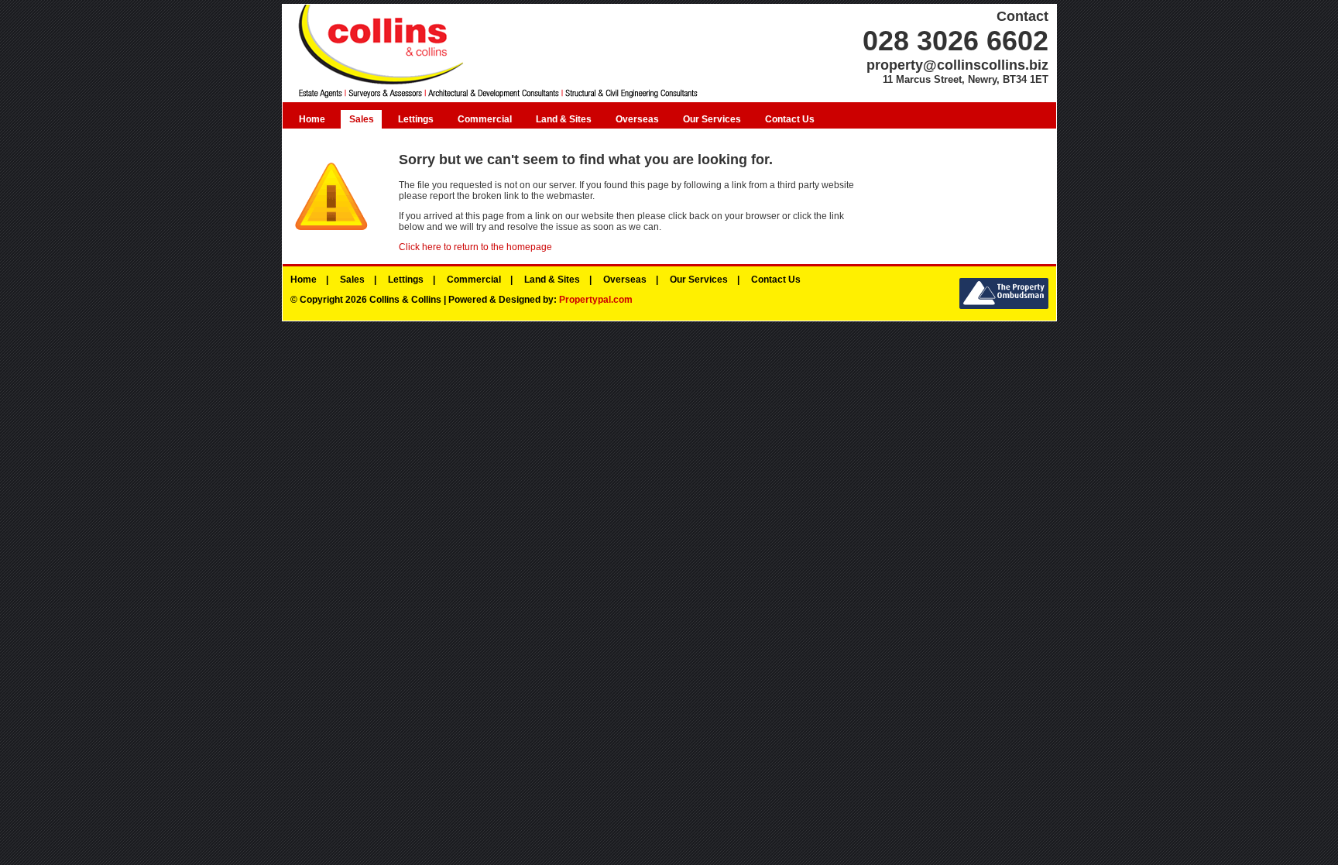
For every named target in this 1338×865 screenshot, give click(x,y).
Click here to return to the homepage (475, 247)
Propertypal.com (596, 299)
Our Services (712, 119)
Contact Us (790, 119)
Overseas (637, 119)
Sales (361, 119)
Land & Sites (564, 119)
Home (312, 119)
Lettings (416, 119)
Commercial (485, 119)
